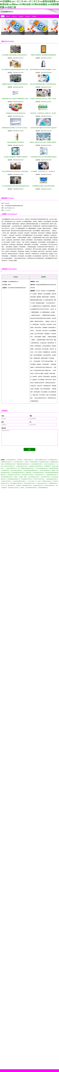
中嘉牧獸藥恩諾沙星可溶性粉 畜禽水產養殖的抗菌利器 (43, 156)
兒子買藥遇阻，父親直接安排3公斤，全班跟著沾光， (43, 171)
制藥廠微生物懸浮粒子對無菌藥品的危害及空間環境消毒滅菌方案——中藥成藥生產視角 (23, 84)
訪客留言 (34, 16)
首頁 (3, 16)
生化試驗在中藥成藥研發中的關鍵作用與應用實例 (15, 156)
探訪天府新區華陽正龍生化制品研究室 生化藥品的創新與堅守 (16, 171)
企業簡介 (8, 16)
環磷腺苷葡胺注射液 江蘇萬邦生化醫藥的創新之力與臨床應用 (16, 98)
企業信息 (28, 16)
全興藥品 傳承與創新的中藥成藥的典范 (29, 27)
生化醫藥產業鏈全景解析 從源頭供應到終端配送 (43, 186)
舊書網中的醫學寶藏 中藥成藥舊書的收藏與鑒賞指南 (43, 55)
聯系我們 (21, 16)
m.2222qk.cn (8, 210)
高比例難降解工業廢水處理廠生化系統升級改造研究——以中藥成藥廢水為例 (20, 55)
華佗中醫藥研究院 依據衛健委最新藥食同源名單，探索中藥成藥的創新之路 (20, 69)
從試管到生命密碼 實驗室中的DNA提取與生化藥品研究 (43, 127)
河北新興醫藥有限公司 (7, 11)
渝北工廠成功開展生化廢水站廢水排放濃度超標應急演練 (15, 186)
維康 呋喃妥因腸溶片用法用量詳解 (15, 142)
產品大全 (14, 16)
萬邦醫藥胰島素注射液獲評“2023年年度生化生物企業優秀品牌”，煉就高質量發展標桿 (22, 127)
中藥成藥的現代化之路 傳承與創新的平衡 (15, 113)
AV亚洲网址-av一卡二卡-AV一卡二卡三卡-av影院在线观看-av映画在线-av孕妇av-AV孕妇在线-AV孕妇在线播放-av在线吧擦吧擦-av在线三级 (29, 4)
